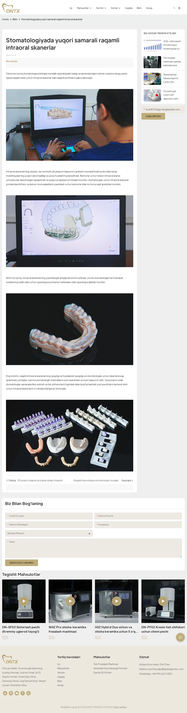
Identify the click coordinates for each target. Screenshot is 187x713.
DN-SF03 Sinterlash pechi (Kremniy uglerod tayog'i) (21, 629)
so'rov (5, 636)
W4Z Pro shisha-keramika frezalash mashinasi (67, 629)
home (5, 19)
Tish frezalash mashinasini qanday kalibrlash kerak (172, 61)
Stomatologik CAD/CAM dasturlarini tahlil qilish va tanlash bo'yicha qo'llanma (172, 95)
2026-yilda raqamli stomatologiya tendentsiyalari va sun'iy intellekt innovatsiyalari (172, 45)
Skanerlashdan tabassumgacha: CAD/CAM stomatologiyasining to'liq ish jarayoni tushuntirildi (172, 78)
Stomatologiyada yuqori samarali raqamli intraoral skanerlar (52, 19)
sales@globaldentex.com (170, 669)
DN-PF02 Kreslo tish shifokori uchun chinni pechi (163, 629)
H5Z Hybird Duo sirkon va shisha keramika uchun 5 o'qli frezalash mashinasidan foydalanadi (116, 629)
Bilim (15, 19)
